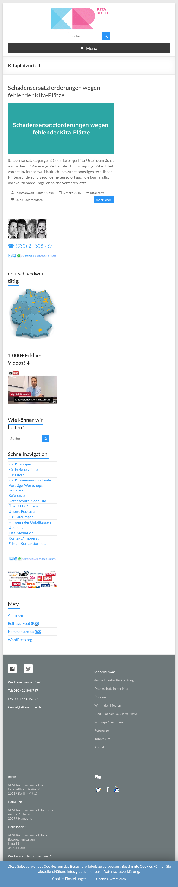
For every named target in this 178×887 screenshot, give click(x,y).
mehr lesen (104, 200)
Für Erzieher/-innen (24, 469)
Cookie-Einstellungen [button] (69, 878)
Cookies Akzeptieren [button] (111, 879)
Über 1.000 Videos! (24, 506)
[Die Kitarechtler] (89, 9)
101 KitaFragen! (22, 516)
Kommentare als (24, 631)
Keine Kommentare (29, 200)
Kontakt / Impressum (25, 538)
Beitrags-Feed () (23, 623)
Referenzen (18, 495)
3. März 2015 (71, 193)
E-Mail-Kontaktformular (28, 543)
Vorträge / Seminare (108, 722)
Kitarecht (97, 193)
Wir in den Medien (107, 705)
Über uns (16, 527)
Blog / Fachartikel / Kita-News (115, 714)
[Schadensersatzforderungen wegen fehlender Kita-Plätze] (61, 105)
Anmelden (16, 615)
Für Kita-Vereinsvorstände (30, 480)
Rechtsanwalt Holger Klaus (34, 193)
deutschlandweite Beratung (114, 680)
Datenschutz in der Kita (27, 500)
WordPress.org (20, 639)
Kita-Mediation (21, 532)
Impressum (102, 739)
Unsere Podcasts (22, 511)
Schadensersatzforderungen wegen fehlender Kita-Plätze (54, 91)
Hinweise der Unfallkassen (30, 522)
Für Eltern (17, 474)
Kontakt (100, 747)
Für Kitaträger (20, 464)
